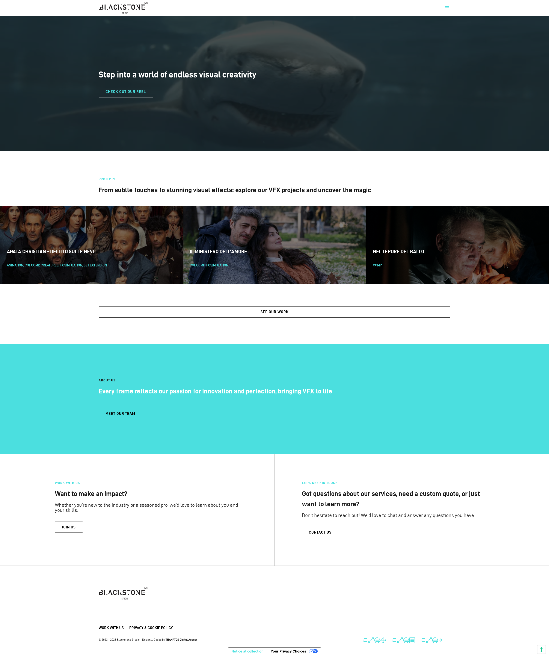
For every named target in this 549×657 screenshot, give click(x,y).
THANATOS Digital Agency (182, 639)
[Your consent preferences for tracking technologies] (541, 649)
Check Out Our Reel (126, 92)
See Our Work (275, 312)
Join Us (69, 527)
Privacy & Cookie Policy (151, 628)
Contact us (320, 532)
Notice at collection (247, 651)
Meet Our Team (120, 413)
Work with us (111, 628)
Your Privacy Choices (288, 651)
